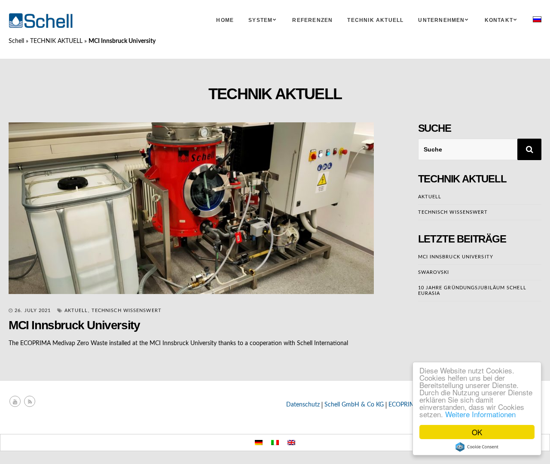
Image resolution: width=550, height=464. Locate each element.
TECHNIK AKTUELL (375, 20)
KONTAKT (499, 20)
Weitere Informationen (480, 414)
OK (477, 432)
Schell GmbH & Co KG (354, 405)
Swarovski (433, 272)
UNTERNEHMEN (441, 20)
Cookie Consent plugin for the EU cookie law (476, 447)
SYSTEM (260, 20)
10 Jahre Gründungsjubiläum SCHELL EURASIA (472, 290)
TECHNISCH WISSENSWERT (127, 310)
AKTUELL (76, 310)
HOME (225, 20)
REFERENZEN (312, 20)
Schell (16, 41)
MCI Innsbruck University (455, 257)
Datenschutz (303, 405)
